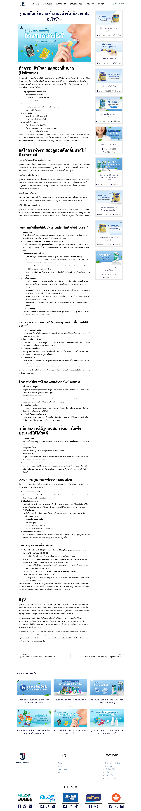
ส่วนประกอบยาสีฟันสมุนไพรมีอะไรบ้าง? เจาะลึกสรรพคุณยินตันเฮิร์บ (109, 177)
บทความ (101, 4)
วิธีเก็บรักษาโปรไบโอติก (109, 86)
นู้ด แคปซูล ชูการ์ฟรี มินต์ (112, 763)
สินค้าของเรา (61, 4)
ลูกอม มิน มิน (109, 775)
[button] (17, 691)
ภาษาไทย (121, 4)
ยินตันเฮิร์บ (108, 772)
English (114, 4)
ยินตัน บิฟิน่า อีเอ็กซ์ (110, 778)
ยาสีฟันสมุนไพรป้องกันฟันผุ (109, 144)
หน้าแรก (35, 4)
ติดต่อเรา (90, 4)
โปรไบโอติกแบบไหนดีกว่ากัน (109, 59)
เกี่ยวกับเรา (47, 4)
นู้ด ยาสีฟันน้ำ (109, 766)
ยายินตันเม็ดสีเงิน (110, 769)
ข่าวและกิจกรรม (76, 4)
